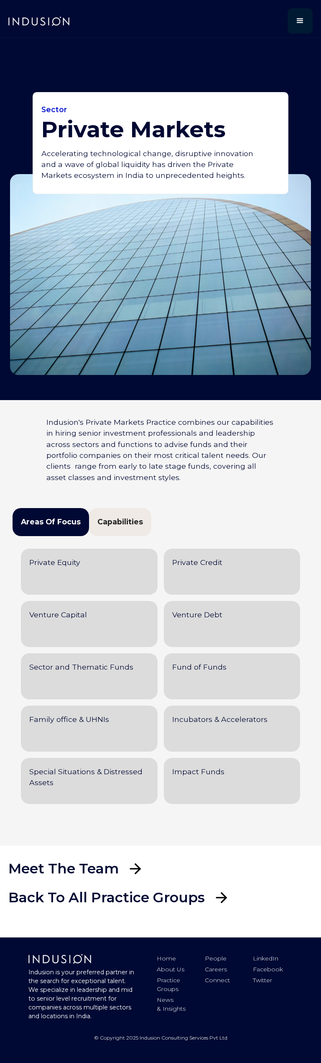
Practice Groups (168, 984)
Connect (217, 980)
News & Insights (171, 1004)
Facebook (268, 969)
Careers (216, 969)
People (216, 958)
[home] (38, 20)
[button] (300, 20)
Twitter (262, 980)
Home (166, 958)
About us (170, 969)
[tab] (51, 522)
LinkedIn (265, 958)
